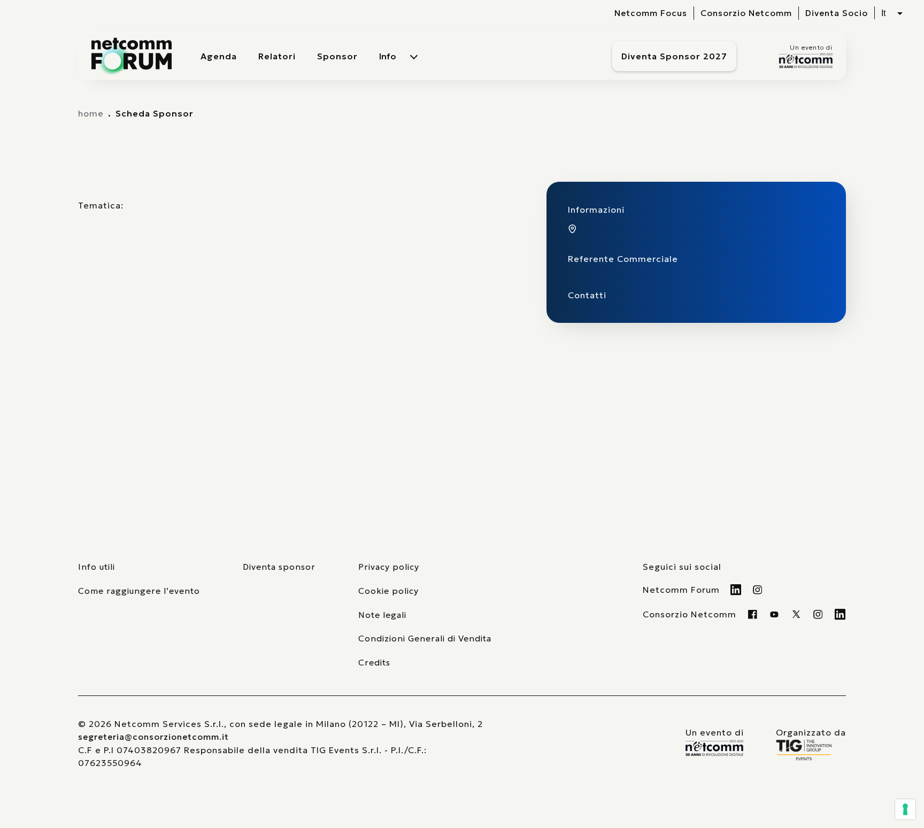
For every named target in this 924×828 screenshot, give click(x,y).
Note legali (382, 615)
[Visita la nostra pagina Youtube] (774, 614)
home (91, 113)
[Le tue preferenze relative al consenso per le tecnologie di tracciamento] (905, 809)
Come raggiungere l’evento (139, 591)
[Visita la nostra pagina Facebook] (752, 614)
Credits (374, 662)
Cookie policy (388, 591)
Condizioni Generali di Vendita (424, 638)
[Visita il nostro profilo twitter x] (796, 614)
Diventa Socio (836, 13)
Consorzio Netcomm (746, 13)
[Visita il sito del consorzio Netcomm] (715, 748)
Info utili (96, 567)
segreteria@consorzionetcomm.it (153, 737)
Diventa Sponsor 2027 (674, 56)
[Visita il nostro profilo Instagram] (758, 590)
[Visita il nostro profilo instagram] (818, 614)
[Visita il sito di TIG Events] (811, 750)
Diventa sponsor (279, 567)
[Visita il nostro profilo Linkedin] (736, 590)
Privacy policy (388, 567)
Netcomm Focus (650, 13)
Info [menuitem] (387, 56)
